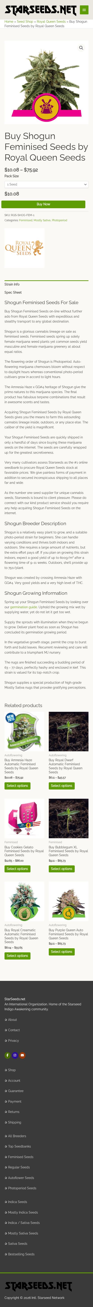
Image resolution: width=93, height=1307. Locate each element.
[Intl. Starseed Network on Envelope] (22, 1055)
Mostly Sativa (42, 220)
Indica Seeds (17, 1202)
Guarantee (15, 1091)
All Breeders (17, 1136)
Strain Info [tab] (12, 284)
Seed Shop (25, 21)
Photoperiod (59, 220)
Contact (14, 1030)
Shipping (14, 1122)
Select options (17, 785)
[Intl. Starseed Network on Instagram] (15, 1055)
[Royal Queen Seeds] (24, 248)
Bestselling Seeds (21, 1254)
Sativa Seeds (17, 1243)
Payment (14, 1101)
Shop (12, 1070)
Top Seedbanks (19, 1146)
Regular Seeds (19, 1167)
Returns (13, 1112)
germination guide (23, 607)
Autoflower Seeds (21, 1178)
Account (14, 1080)
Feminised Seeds (20, 1157)
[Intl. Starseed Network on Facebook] (8, 1055)
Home (9, 21)
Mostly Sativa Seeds (23, 1233)
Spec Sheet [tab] (13, 292)
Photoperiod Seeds (22, 1188)
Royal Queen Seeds (51, 21)
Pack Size (12, 176)
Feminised (25, 220)
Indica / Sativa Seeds (24, 1223)
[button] (81, 48)
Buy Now (43, 204)
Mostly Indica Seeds (23, 1212)
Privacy (13, 1040)
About (12, 1020)
